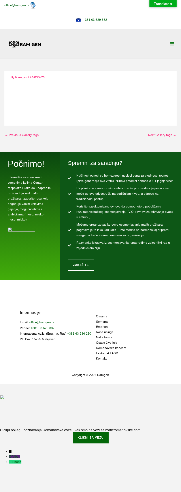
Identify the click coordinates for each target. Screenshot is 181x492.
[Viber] (10, 456)
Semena (102, 321)
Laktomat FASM (107, 353)
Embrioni (102, 326)
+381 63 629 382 (95, 19)
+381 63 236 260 (79, 333)
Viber (16, 456)
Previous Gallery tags (22, 135)
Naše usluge (104, 332)
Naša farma (104, 337)
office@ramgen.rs (16, 5)
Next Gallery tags (162, 135)
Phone (16, 462)
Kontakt (101, 358)
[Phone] (10, 462)
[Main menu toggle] (172, 43)
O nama (101, 316)
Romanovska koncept (111, 348)
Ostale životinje (106, 342)
